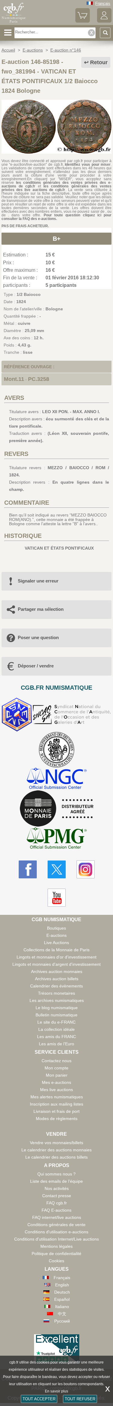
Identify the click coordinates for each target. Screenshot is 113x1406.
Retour (99, 62)
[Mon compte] (104, 21)
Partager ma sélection (41, 609)
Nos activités (57, 1188)
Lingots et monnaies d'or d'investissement (56, 957)
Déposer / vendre (36, 665)
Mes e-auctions (56, 1082)
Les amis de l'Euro (56, 1043)
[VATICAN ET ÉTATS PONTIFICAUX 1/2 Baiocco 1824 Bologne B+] (56, 152)
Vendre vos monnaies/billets (56, 1142)
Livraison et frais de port (56, 1111)
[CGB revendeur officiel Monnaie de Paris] (56, 808)
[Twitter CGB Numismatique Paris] (57, 869)
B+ (57, 239)
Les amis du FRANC (56, 1036)
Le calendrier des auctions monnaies (56, 1149)
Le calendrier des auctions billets (56, 1157)
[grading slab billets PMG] (57, 839)
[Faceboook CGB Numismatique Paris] (28, 869)
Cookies (56, 1260)
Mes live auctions (56, 1089)
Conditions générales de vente (56, 1224)
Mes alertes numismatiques (56, 1096)
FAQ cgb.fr (56, 1202)
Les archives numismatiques (57, 1000)
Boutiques (56, 928)
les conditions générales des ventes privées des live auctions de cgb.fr (56, 188)
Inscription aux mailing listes (56, 1104)
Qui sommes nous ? (56, 1174)
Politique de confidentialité (56, 1253)
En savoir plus (56, 1391)
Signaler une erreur (38, 580)
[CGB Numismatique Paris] (14, 22)
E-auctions (56, 935)
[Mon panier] (82, 21)
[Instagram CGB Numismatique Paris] (86, 869)
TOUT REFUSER (80, 1399)
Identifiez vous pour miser (88, 164)
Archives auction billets (56, 978)
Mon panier (56, 1075)
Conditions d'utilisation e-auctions (56, 1231)
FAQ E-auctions (56, 1210)
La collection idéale (56, 1029)
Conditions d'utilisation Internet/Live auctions (56, 1239)
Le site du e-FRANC (56, 1022)
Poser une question (38, 637)
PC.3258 (38, 379)
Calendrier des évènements (56, 986)
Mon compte (56, 1067)
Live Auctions (56, 942)
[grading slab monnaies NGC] (57, 779)
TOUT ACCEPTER (39, 1399)
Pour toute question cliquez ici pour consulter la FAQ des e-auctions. (56, 217)
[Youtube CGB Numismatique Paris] (57, 898)
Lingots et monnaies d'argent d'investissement (56, 964)
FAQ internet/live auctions (56, 1217)
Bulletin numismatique (56, 1014)
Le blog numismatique (57, 1007)
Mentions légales (56, 1246)
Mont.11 (14, 379)
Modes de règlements (56, 1118)
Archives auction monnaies (56, 971)
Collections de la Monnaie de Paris (56, 949)
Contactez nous (56, 1060)
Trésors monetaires (56, 993)
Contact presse (56, 1195)
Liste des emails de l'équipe (56, 1181)
